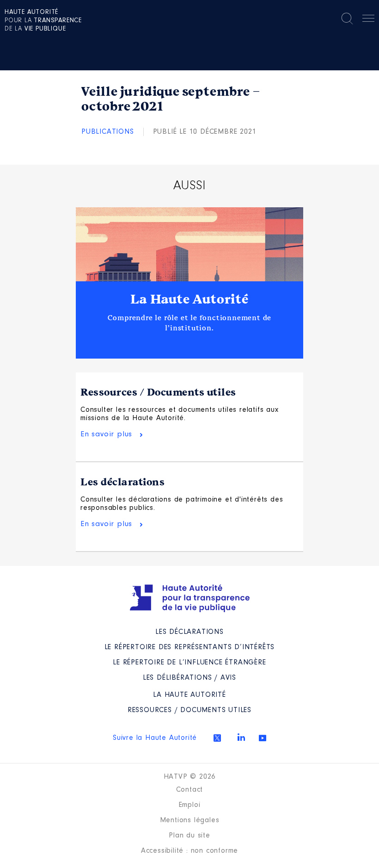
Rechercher (347, 18)
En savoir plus (106, 434)
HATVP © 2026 (190, 777)
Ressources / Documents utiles (158, 392)
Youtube (262, 738)
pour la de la (43, 20)
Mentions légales (190, 820)
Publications (107, 132)
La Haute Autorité (189, 299)
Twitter (217, 738)
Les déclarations (122, 482)
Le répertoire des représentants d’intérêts (189, 647)
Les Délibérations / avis (189, 678)
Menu (368, 20)
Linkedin (241, 737)
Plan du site (189, 835)
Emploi (190, 805)
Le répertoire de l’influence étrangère (189, 662)
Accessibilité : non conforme (189, 851)
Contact (189, 790)
